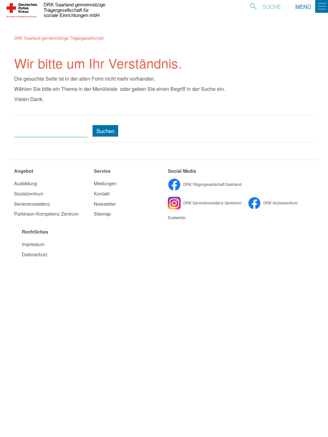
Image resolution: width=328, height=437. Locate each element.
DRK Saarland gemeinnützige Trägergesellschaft (59, 38)
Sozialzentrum (28, 193)
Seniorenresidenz (32, 203)
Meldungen (105, 183)
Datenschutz (34, 254)
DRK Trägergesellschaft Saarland (212, 184)
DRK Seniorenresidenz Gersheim (212, 202)
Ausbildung (25, 183)
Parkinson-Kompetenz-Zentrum (46, 213)
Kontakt (102, 193)
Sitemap (102, 213)
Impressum (33, 244)
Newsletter (105, 203)
